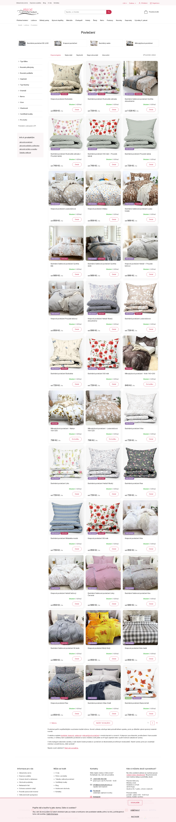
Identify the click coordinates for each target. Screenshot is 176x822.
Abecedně (105, 55)
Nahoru (54, 723)
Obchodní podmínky (26, 782)
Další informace (52, 814)
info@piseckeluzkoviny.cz (102, 785)
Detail (77, 110)
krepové (71, 735)
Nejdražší (79, 55)
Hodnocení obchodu (62, 788)
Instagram (96, 797)
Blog (44, 3)
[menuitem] (22, 20)
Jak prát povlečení (25, 142)
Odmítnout (135, 810)
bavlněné (64, 735)
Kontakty (56, 3)
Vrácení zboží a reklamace (28, 779)
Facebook (96, 791)
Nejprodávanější (92, 55)
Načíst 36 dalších (103, 723)
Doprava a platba (35, 3)
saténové (78, 735)
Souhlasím (135, 802)
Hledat (109, 12)
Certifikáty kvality (61, 782)
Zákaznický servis (22, 3)
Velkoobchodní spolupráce (28, 795)
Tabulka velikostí (25, 153)
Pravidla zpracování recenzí (28, 791)
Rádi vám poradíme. (71, 748)
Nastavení (135, 816)
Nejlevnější (68, 55)
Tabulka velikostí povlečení (64, 779)
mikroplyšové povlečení (90, 735)
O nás (50, 3)
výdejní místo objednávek (135, 775)
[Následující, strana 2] (153, 723)
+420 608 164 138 (100, 779)
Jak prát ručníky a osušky (28, 149)
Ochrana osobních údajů (27, 788)
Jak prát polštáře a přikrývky (29, 146)
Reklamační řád (24, 785)
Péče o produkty (61, 776)
